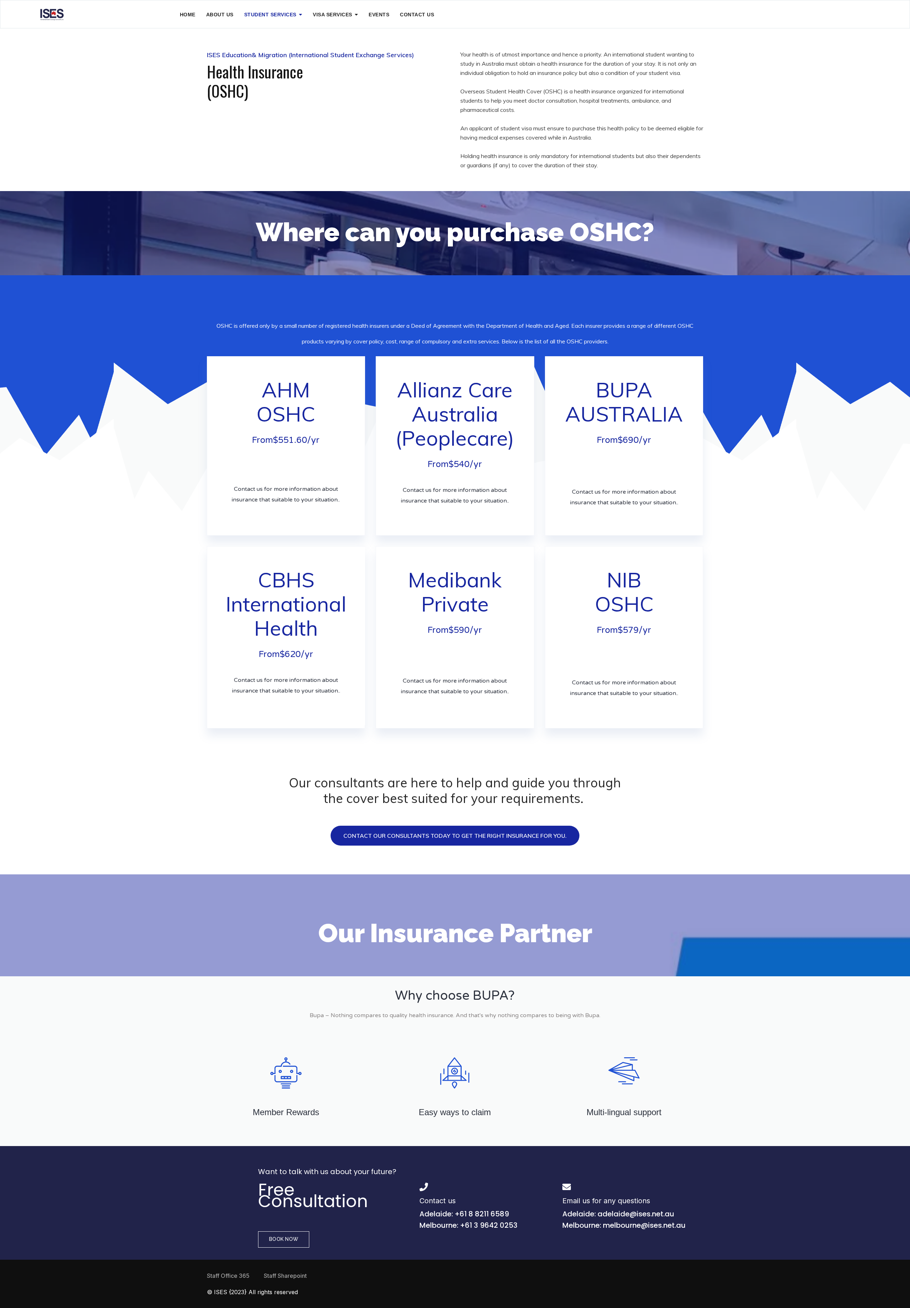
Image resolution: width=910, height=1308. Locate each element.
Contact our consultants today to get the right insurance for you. (455, 835)
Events (379, 14)
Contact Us (417, 14)
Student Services (270, 14)
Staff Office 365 (228, 1275)
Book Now (283, 1239)
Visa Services (332, 14)
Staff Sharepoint (285, 1275)
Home (188, 14)
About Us (220, 14)
